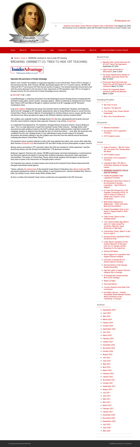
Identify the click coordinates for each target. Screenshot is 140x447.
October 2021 (108, 383)
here (53, 119)
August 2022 (107, 354)
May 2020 (106, 431)
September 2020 (109, 421)
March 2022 (107, 370)
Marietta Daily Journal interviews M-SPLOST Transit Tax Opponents (116, 63)
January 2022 (108, 377)
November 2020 (109, 418)
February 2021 (108, 409)
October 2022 (108, 351)
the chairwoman (30, 169)
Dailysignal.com (123, 21)
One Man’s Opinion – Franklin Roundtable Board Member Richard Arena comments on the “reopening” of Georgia (117, 295)
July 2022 (106, 358)
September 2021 (109, 386)
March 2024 (107, 319)
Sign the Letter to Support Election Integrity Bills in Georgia (117, 271)
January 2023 (108, 342)
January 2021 (108, 412)
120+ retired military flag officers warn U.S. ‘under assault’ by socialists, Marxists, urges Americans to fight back (116, 225)
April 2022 (107, 367)
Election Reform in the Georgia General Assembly (115, 266)
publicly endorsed (79, 169)
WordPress (27, 444)
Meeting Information (38, 50)
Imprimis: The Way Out (112, 108)
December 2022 (109, 345)
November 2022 (109, 348)
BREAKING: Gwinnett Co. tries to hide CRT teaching (116, 171)
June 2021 (107, 396)
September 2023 (109, 329)
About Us (23, 50)
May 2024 (106, 316)
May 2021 (106, 399)
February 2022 (108, 373)
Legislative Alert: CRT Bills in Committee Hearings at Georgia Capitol (116, 165)
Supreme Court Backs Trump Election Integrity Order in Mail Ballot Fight (91, 26)
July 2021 (106, 393)
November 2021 (109, 380)
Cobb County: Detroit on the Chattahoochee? (114, 218)
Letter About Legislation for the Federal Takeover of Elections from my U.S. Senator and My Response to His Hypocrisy (116, 245)
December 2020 (109, 415)
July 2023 (106, 332)
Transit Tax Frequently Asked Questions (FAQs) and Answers (115, 90)
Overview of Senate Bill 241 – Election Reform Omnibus (115, 261)
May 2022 (106, 364)
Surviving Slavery (110, 284)
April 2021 (107, 402)
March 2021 (107, 405)
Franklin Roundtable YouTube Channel (114, 50)
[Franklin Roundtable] (29, 45)
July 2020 (106, 424)
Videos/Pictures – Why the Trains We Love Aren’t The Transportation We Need (117, 149)
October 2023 (108, 326)
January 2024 (108, 323)
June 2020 (107, 428)
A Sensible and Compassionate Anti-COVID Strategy (116, 277)
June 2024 (107, 313)
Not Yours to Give (110, 105)
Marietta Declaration (78, 50)
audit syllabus (20, 109)
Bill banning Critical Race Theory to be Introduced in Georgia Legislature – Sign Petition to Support (117, 184)
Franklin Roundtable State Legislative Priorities (113, 177)
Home (13, 50)
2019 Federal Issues (112, 136)
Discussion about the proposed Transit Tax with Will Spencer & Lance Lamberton (117, 84)
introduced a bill (27, 143)
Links (52, 50)
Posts (23, 58)
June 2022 (107, 361)
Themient (128, 444)
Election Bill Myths (111, 251)
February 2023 (108, 338)
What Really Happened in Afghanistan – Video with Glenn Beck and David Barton (116, 204)
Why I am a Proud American (114, 116)
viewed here (71, 121)
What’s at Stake (110, 281)
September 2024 (109, 310)
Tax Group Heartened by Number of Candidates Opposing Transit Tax (116, 76)
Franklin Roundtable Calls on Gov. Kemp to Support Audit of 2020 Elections (116, 211)
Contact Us (62, 50)
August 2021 (107, 389)
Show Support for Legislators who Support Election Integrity (117, 255)
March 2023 (107, 335)
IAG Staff (16, 95)
